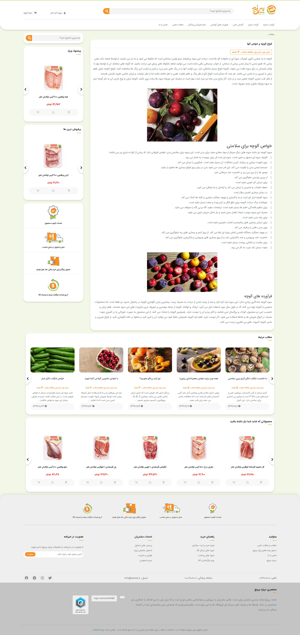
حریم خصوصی (146, 560)
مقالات (271, 34)
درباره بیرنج (272, 560)
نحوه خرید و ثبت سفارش (203, 545)
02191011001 (264, 578)
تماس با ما (272, 555)
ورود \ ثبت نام (56, 13)
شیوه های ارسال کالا (205, 550)
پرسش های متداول (143, 545)
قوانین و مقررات (145, 555)
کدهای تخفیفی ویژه (143, 550)
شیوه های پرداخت (206, 555)
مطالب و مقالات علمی (267, 545)
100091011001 (190, 578)
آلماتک (95, 630)
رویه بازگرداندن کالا (206, 560)
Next (23, 89)
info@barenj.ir (132, 578)
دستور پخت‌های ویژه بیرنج (265, 550)
